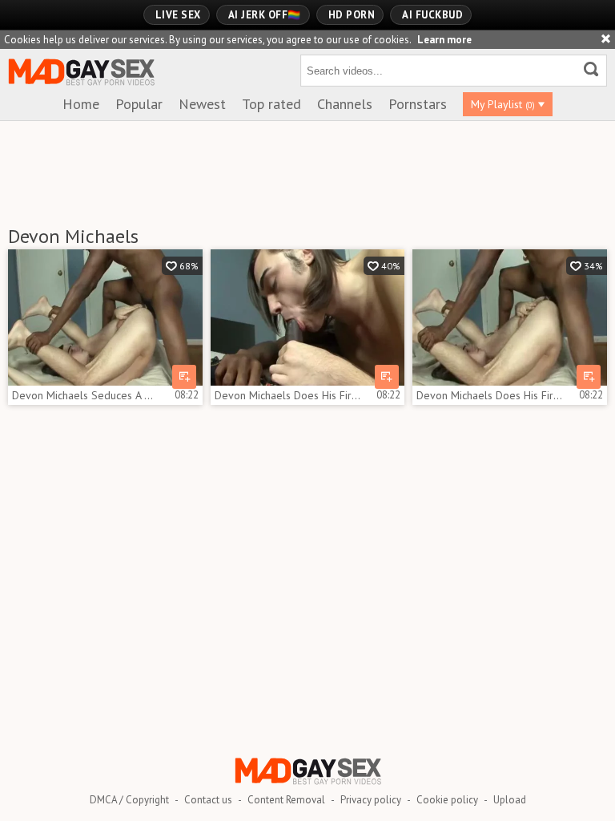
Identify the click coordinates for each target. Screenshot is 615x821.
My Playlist (503, 104)
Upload (509, 800)
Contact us (208, 800)
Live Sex (178, 15)
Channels (344, 104)
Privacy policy (370, 800)
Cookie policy (447, 800)
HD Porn (352, 15)
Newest (202, 104)
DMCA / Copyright (129, 800)
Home (80, 104)
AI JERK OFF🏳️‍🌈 (264, 15)
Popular (139, 104)
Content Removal (286, 800)
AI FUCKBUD (432, 15)
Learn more (444, 40)
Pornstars (417, 104)
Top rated (271, 104)
